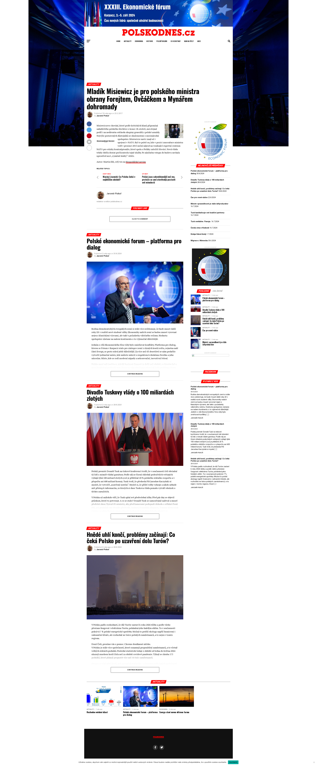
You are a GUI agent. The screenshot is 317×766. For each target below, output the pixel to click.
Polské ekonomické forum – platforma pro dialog (209, 388)
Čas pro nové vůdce (199, 197)
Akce (199, 41)
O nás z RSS (211, 381)
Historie (149, 41)
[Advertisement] (158, 64)
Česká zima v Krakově (200, 228)
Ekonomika (139, 41)
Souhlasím (233, 762)
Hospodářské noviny (136, 161)
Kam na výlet (189, 41)
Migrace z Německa (199, 241)
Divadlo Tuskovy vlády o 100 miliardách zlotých (207, 425)
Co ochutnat (176, 41)
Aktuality (127, 41)
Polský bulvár (161, 41)
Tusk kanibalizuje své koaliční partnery (207, 213)
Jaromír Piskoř (103, 116)
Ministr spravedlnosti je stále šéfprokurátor (209, 204)
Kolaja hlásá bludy (198, 234)
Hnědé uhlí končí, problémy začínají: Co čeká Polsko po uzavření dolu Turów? (210, 460)
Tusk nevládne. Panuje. (201, 221)
